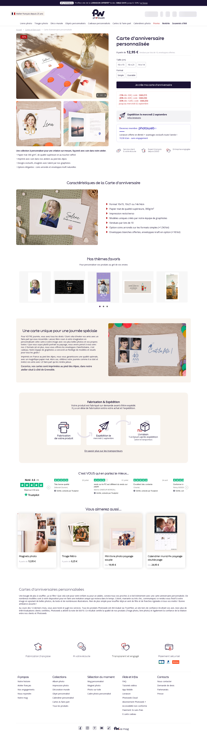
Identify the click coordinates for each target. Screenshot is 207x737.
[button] (100, 306)
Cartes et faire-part (32, 29)
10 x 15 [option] (121, 64)
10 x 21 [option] (131, 64)
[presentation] (184, 289)
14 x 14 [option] (141, 64)
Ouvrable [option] (131, 75)
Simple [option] (121, 75)
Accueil (19, 29)
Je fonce (144, 3)
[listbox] (153, 65)
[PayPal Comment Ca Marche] (168, 663)
